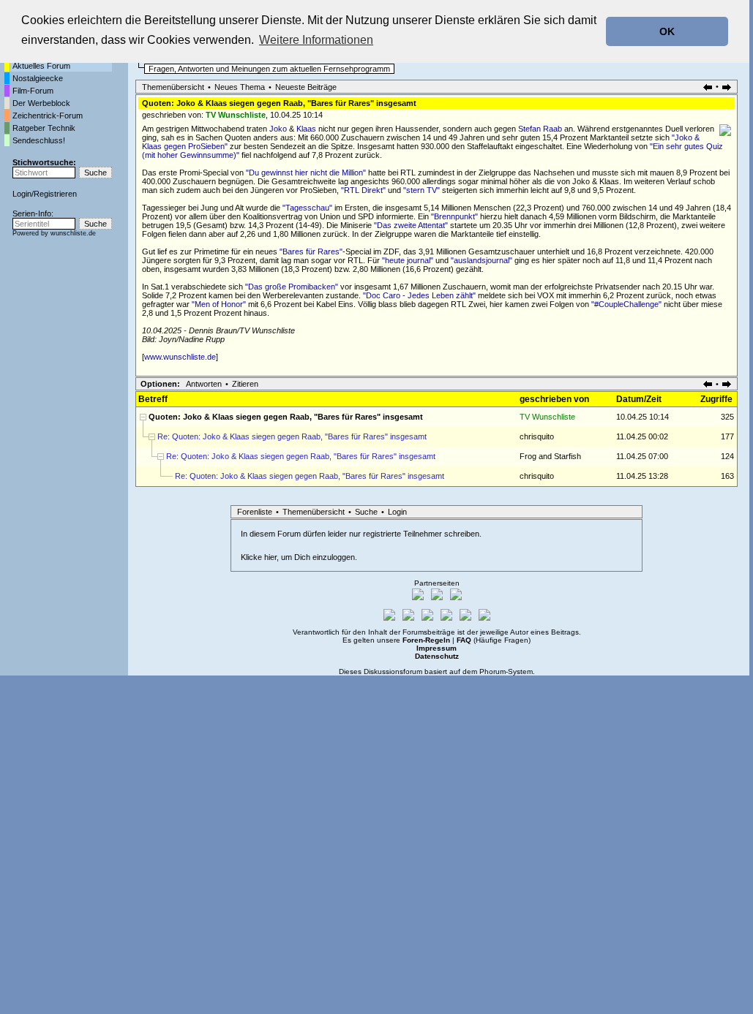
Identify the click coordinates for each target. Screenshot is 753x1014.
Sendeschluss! (38, 140)
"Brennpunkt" (454, 216)
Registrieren (55, 193)
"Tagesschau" (307, 207)
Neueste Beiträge (306, 87)
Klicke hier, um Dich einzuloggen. (299, 557)
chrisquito (537, 436)
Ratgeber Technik (43, 128)
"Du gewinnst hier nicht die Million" (306, 172)
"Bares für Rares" (311, 251)
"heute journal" (407, 260)
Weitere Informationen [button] (316, 40)
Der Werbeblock (41, 103)
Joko (278, 128)
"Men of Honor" (219, 304)
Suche (366, 511)
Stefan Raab (540, 128)
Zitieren (245, 383)
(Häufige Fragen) (494, 640)
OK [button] (667, 31)
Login (21, 193)
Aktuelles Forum (41, 65)
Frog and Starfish (550, 456)
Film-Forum (32, 90)
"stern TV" (421, 190)
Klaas (306, 128)
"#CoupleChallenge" (626, 304)
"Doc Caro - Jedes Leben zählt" (419, 295)
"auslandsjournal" (481, 260)
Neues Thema (239, 87)
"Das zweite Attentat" (411, 225)
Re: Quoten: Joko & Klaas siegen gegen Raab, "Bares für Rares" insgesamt (292, 436)
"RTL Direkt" (363, 190)
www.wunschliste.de (180, 356)
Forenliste (254, 511)
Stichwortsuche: (44, 162)
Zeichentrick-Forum (47, 115)
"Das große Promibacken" (291, 286)
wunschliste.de (73, 233)
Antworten (204, 383)
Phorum (492, 671)
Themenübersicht (173, 87)
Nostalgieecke (37, 78)
